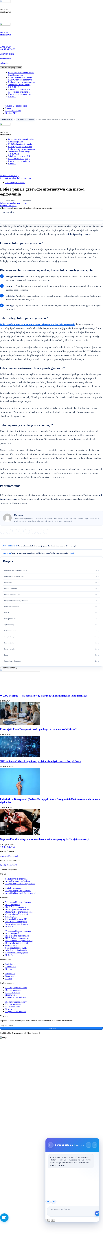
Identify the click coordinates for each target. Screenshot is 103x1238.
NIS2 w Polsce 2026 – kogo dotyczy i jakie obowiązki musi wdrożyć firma (40, 761)
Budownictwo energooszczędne (21, 82)
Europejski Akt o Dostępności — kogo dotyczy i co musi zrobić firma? (38, 729)
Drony (6, 655)
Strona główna (6, 119)
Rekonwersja (10, 995)
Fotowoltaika (9, 643)
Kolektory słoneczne (11, 607)
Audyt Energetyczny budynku (18, 881)
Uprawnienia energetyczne (19, 94)
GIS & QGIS (13, 87)
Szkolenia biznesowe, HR (19, 89)
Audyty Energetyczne (12, 637)
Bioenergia (8, 582)
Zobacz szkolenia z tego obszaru (13, 203)
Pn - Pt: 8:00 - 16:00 (8, 865)
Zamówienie (10, 967)
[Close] (94, 1145)
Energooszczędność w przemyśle (16, 601)
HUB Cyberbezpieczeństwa (20, 80)
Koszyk (8, 969)
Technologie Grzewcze (25, 119)
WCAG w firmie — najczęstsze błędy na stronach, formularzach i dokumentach (43, 695)
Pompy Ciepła (9, 649)
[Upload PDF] (46, 1220)
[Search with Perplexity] (53, 1220)
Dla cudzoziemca (12, 992)
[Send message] (97, 1213)
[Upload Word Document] (49, 1220)
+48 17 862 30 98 (7, 847)
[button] (2, 531)
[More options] (88, 1145)
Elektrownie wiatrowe (12, 594)
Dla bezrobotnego (13, 990)
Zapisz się (51, 1028)
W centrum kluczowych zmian (21, 72)
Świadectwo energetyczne (16, 879)
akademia (5, 33)
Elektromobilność (10, 588)
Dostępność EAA (10, 619)
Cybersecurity (9, 625)
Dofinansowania (10, 631)
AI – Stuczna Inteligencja (19, 92)
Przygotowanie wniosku (15, 997)
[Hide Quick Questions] (48, 1202)
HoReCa (12, 97)
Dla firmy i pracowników (16, 987)
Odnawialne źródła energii (19, 84)
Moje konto (10, 964)
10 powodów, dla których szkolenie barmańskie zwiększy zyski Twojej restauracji (44, 839)
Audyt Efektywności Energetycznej (20, 883)
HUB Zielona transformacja (20, 77)
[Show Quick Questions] (53, 1202)
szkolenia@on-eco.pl (9, 856)
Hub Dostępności (15, 75)
